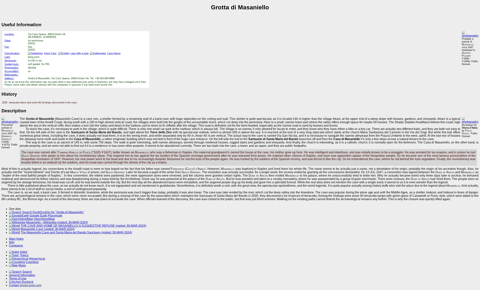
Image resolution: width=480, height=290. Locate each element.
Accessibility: (11, 71)
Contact (25, 285)
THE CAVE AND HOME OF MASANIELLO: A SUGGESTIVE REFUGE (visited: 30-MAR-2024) (83, 225)
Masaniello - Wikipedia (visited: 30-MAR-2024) (57, 222)
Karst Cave (50, 53)
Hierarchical (37, 258)
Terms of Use (17, 278)
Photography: (11, 67)
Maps (22, 265)
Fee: (6, 46)
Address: (9, 78)
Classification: (12, 53)
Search (27, 271)
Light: (7, 57)
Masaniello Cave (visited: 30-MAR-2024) (48, 229)
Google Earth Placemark (46, 215)
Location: (9, 34)
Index (23, 251)
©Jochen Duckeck (21, 281)
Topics (24, 255)
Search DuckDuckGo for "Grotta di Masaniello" (53, 212)
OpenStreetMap (44, 219)
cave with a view (79, 53)
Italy (11, 242)
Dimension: (10, 60)
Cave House (113, 53)
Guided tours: (11, 64)
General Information (22, 275)
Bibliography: (11, 74)
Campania (16, 245)
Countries (32, 262)
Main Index (16, 238)
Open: (7, 40)
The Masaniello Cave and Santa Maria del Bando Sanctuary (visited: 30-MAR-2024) (76, 232)
